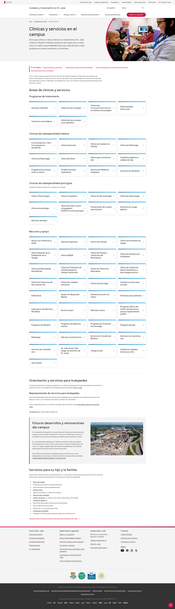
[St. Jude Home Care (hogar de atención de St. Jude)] (73, 350)
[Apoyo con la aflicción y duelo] (43, 242)
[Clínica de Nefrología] (132, 145)
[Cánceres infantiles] (43, 108)
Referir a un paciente (67, 534)
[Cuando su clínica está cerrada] (132, 283)
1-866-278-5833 (126, 534)
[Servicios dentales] (43, 220)
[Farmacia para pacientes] (132, 295)
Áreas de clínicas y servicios (52, 67)
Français (88, 602)
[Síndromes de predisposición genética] (73, 121)
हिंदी (110, 602)
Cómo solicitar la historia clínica (71, 561)
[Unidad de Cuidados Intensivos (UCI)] (132, 350)
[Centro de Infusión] (102, 242)
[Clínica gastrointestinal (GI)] (102, 158)
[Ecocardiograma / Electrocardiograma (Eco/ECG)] (43, 145)
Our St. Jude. (77, 388)
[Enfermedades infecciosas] (132, 108)
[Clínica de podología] (43, 208)
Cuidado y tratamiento (101, 2)
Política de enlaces (97, 591)
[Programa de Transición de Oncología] (102, 325)
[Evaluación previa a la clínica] (102, 295)
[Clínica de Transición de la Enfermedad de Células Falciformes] (73, 270)
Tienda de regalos (39, 500)
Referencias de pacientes (90, 15)
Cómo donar (152, 2)
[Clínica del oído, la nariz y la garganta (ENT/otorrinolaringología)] (73, 208)
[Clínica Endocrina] (73, 145)
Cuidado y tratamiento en (47, 7)
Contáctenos (33, 412)
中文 (54, 602)
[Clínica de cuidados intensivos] (73, 283)
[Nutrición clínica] (102, 310)
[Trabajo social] (102, 350)
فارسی (105, 602)
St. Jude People (34, 549)
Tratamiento (53, 15)
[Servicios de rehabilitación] (43, 350)
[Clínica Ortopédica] (73, 196)
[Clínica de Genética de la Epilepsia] (132, 255)
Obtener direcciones (97, 540)
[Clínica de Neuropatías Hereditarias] (43, 270)
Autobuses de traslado (40, 511)
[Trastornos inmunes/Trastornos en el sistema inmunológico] (102, 108)
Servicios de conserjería (41, 495)
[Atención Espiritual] (73, 242)
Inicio (30, 21)
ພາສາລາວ (125, 602)
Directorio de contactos (129, 538)
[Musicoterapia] (73, 310)
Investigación (115, 2)
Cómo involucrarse (140, 2)
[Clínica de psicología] (102, 283)
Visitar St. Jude (95, 544)
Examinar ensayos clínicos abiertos (72, 542)
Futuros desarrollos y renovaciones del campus (112, 67)
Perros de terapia (39, 482)
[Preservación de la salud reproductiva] (102, 208)
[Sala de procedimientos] (73, 337)
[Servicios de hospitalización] (132, 337)
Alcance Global (126, 2)
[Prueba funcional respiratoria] (73, 171)
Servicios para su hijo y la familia (42, 71)
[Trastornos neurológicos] (43, 121)
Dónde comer (38, 490)
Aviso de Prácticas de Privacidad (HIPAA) (115, 591)
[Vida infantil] (43, 363)
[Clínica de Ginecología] (132, 196)
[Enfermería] (43, 295)
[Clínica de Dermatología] (102, 196)
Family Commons (39, 498)
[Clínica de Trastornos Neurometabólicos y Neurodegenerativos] (132, 270)
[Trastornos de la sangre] (73, 108)
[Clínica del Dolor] (73, 158)
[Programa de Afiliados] (43, 325)
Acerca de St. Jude (85, 2)
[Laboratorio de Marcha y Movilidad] (43, 310)
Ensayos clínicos (69, 15)
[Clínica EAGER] (73, 255)
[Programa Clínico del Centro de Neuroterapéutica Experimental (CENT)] (132, 310)
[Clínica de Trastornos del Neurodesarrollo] (43, 283)
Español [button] (112, 8)
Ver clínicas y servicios (67, 545)
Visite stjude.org (34, 545)
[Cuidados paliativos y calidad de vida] (132, 158)
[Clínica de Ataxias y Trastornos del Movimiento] (102, 255)
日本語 (100, 602)
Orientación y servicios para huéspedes (79, 67)
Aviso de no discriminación (135, 591)
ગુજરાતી (114, 602)
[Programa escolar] (132, 325)
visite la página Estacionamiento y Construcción (49, 458)
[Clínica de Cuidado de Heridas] (102, 145)
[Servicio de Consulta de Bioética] (102, 337)
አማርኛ (119, 602)
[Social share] (170, 605)
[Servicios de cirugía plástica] (132, 208)
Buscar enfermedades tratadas (70, 538)
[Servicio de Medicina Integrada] (102, 171)
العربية (82, 602)
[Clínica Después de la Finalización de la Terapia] (43, 255)
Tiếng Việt (59, 602)
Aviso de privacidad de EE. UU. (41, 591)
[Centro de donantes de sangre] (132, 242)
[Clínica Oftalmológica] (43, 196)
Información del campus (98, 548)
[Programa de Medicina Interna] (73, 325)
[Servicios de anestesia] (132, 171)
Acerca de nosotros (35, 534)
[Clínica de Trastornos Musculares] (102, 270)
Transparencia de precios (87, 594)
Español (49, 602)
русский (77, 602)
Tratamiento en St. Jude (40, 21)
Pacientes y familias (36, 15)
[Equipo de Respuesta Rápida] (73, 295)
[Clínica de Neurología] (43, 158)
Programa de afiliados (36, 538)
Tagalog (71, 602)
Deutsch (94, 602)
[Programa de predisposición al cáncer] (43, 171)
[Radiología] (43, 337)
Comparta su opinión (128, 542)
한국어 (65, 602)
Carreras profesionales (112, 15)
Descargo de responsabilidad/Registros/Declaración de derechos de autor (71, 591)
